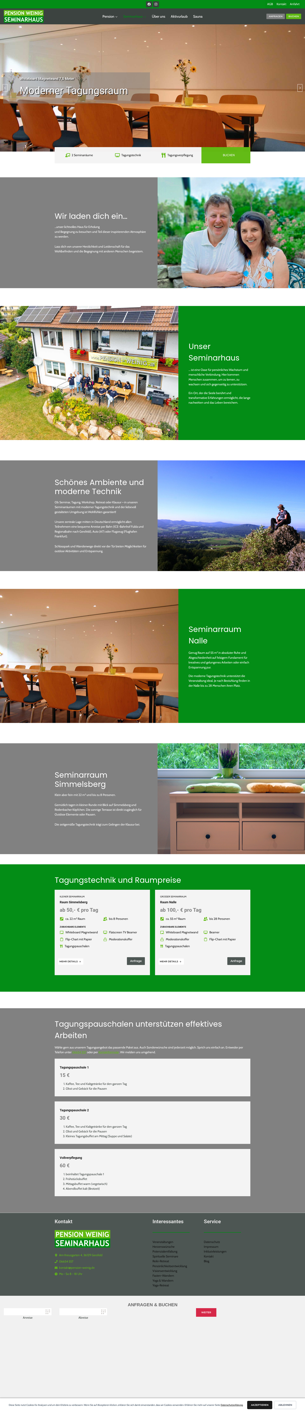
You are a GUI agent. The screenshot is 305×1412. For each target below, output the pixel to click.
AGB (270, 4)
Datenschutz (212, 1242)
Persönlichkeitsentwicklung (169, 1266)
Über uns (158, 16)
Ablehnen (285, 1404)
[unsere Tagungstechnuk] (176, 155)
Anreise (28, 1317)
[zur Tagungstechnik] (128, 155)
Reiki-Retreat (160, 1261)
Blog (206, 1261)
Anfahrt (294, 4)
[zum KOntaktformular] (225, 155)
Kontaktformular (108, 1052)
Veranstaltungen (162, 1242)
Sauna (198, 16)
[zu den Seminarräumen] (79, 155)
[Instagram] (156, 4)
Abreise (83, 1317)
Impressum (211, 1247)
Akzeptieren (259, 1404)
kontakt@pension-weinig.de (77, 1268)
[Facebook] (149, 4)
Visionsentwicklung (164, 1271)
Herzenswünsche (163, 1247)
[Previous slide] (5, 88)
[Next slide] (299, 88)
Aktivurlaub (179, 16)
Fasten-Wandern (163, 1275)
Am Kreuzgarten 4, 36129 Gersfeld (80, 1255)
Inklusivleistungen (215, 1251)
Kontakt (281, 4)
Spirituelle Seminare (165, 1256)
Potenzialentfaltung (164, 1251)
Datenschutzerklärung (232, 1405)
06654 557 (79, 1052)
